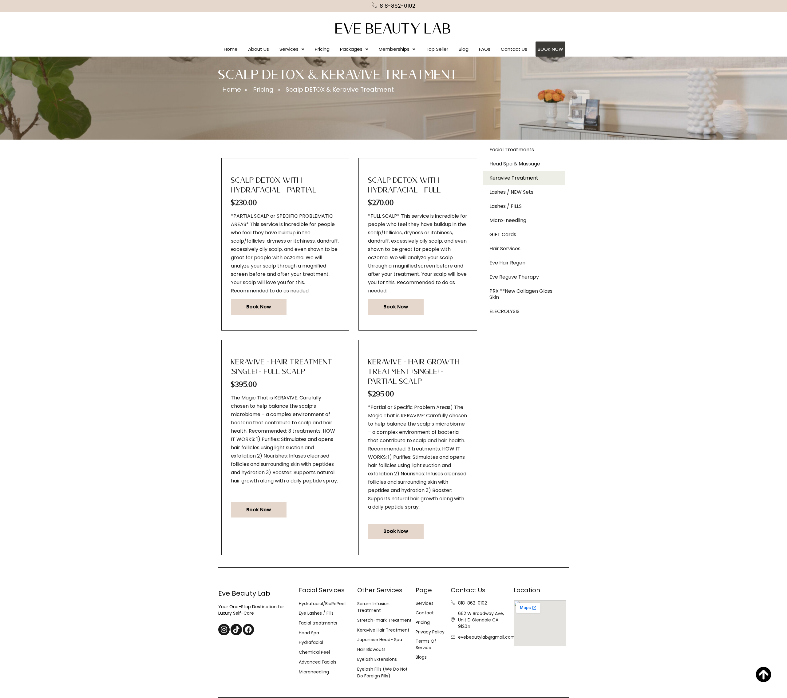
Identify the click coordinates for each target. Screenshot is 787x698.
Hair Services (504, 248)
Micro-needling (507, 220)
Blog (464, 49)
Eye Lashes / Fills (316, 613)
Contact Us (514, 49)
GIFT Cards (502, 234)
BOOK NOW (550, 49)
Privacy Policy (430, 632)
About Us (258, 49)
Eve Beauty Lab (393, 31)
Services (289, 49)
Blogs (421, 657)
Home (231, 49)
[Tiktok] (236, 629)
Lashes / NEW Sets (511, 192)
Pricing (322, 49)
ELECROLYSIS (504, 311)
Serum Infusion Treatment (373, 607)
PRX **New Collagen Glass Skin (520, 294)
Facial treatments (318, 623)
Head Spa (309, 633)
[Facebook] (248, 629)
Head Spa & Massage (514, 163)
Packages (351, 49)
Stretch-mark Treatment (384, 620)
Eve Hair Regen (507, 262)
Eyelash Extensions (377, 659)
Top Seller (437, 49)
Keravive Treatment (513, 177)
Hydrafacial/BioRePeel (322, 604)
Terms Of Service (426, 644)
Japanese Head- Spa (379, 640)
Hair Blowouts (371, 649)
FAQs (484, 49)
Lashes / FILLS (505, 206)
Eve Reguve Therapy (514, 276)
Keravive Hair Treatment (383, 630)
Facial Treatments (511, 149)
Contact (425, 613)
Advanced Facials (317, 662)
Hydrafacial (311, 642)
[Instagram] (224, 629)
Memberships (394, 49)
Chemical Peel (314, 652)
